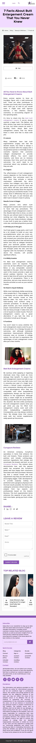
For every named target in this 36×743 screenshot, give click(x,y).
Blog (11, 30)
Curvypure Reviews (10, 464)
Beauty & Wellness (20, 30)
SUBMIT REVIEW (11, 562)
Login (13, 3)
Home (6, 30)
